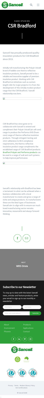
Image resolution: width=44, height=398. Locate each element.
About (6, 324)
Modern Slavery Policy (27, 385)
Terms (16, 385)
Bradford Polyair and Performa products (20, 152)
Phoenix (7, 331)
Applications (28, 328)
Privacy (10, 385)
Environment (9, 328)
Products (27, 324)
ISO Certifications (21, 388)
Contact (26, 331)
